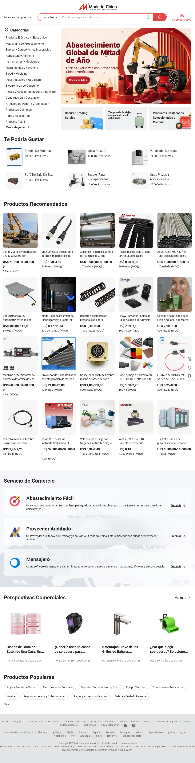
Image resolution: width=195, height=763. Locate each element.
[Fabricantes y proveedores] (97, 6)
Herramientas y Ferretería (22, 67)
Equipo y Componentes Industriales (28, 49)
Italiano (139, 732)
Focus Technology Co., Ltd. (91, 742)
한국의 (171, 732)
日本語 (70, 732)
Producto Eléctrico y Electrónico (26, 37)
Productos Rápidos (168, 721)
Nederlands (60, 735)
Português (125, 732)
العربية (183, 732)
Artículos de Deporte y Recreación (27, 103)
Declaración (54, 721)
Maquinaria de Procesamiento (25, 43)
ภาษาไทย (85, 735)
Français (83, 732)
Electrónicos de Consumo (22, 85)
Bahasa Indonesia (132, 735)
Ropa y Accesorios (18, 116)
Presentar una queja (12, 721)
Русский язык (156, 732)
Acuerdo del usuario (76, 721)
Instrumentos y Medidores (22, 61)
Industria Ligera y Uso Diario (24, 79)
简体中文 (42, 732)
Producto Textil (15, 121)
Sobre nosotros (35, 721)
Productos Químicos (19, 109)
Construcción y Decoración (23, 97)
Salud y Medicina (16, 73)
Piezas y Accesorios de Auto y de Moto (31, 91)
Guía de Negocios (110, 724)
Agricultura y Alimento (20, 55)
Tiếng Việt (112, 735)
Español (97, 732)
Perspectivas (89, 724)
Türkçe (98, 735)
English (29, 732)
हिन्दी (73, 735)
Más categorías (16, 127)
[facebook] (125, 724)
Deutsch (110, 732)
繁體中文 (57, 732)
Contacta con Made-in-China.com (136, 721)
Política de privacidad (102, 721)
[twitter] (133, 724)
